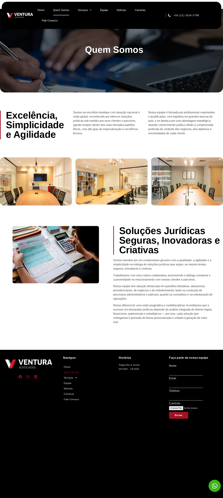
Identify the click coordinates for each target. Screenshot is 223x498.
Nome (172, 365)
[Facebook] (20, 377)
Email (172, 378)
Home (40, 10)
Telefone (174, 391)
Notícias (121, 10)
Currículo (174, 403)
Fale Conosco (50, 20)
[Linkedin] (35, 377)
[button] (4, 182)
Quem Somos (61, 10)
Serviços (83, 10)
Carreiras (140, 10)
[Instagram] (28, 377)
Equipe (104, 10)
